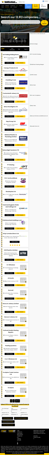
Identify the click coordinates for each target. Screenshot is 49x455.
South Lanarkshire (24, 414)
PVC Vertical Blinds (10, 178)
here (25, 453)
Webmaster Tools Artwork (39, 430)
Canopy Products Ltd (11, 68)
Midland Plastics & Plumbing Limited (11, 136)
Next (17, 400)
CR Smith (11, 278)
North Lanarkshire (5, 414)
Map (19, 49)
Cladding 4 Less (11, 80)
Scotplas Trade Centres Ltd (11, 373)
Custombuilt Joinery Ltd (11, 93)
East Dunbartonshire (14, 409)
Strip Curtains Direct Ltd (11, 233)
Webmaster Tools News (38, 432)
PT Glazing (10, 165)
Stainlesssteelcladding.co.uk (10, 220)
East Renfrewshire (24, 408)
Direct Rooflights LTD (11, 107)
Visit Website (20, 62)
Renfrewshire (13, 414)
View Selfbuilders (12, 49)
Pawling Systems (10, 346)
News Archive (20, 434)
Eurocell (10, 290)
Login (18, 430)
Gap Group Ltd (11, 121)
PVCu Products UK (7, 418)
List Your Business (36, 5)
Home (3, 5)
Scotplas (11, 388)
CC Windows (11, 265)
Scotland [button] (46, 1)
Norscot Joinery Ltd (10, 317)
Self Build (7, 5)
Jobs (11, 7)
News (3, 7)
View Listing (9, 62)
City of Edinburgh (5, 408)
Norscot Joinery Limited (11, 303)
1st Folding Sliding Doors (11, 54)
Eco (17, 5)
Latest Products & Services (39, 433)
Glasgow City (4, 412)
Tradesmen (12, 5)
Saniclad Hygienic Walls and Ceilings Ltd (11, 206)
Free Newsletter (43, 5)
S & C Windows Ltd (11, 359)
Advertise (7, 7)
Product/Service (7, 24)
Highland (13, 412)
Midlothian (23, 412)
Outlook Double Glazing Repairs (11, 331)
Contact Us (19, 432)
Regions (26, 49)
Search (44, 23)
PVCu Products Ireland (8, 421)
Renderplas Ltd (11, 191)
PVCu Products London (8, 425)
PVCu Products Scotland (21, 418)
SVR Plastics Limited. (11, 250)
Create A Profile (36, 437)
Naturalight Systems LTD (11, 150)
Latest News (19, 433)
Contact (15, 7)
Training (20, 5)
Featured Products (28, 7)
